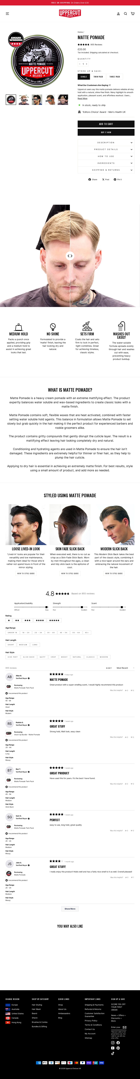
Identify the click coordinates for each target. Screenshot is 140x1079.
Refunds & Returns (93, 1009)
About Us (62, 1009)
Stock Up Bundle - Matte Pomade (27, 735)
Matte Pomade (19, 875)
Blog (60, 1018)
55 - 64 (76, 632)
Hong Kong (16, 1022)
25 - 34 (38, 632)
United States (18, 1013)
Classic (91, 657)
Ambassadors (64, 1013)
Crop (53, 657)
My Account (90, 1033)
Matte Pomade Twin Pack (24, 688)
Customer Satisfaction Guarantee (94, 1014)
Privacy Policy (91, 1021)
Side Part (13, 657)
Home (80, 32)
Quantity (84, 59)
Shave (34, 1018)
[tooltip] (110, 85)
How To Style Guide (26, 573)
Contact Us (90, 1029)
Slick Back (29, 657)
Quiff (43, 657)
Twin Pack (98, 76)
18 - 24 (26, 632)
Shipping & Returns (106, 170)
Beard (34, 1013)
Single (84, 76)
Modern (104, 657)
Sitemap (88, 1038)
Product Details (106, 149)
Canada (15, 1018)
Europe (15, 1005)
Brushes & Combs (39, 1022)
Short (11, 644)
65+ (87, 632)
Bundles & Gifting (39, 1026)
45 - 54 (63, 632)
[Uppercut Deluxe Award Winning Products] (16, 40)
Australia (15, 1009)
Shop (60, 1005)
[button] (90, 44)
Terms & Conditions (93, 1025)
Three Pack (115, 76)
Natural (77, 657)
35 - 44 (51, 632)
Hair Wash (36, 1009)
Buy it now (106, 132)
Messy (64, 657)
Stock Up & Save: (90, 71)
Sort (109, 668)
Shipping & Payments (94, 1005)
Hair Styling (37, 1005)
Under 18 (12, 632)
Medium (23, 644)
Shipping (93, 52)
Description (106, 143)
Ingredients (106, 163)
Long (35, 644)
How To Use (106, 156)
